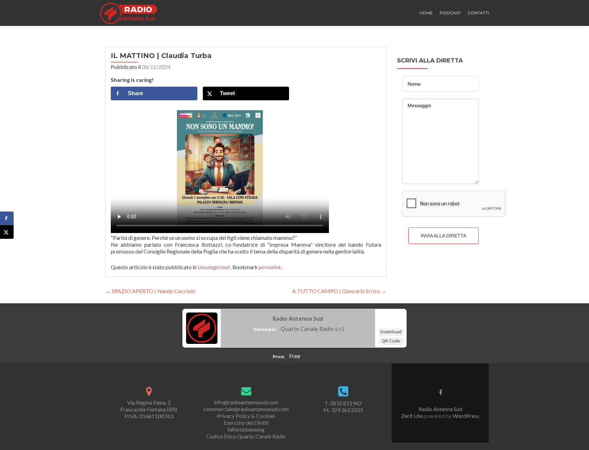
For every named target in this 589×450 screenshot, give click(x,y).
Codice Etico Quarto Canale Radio (246, 436)
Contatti (478, 12)
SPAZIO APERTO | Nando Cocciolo (150, 291)
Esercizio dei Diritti (246, 422)
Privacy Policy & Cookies (246, 415)
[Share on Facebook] (7, 218)
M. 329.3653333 (343, 410)
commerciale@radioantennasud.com (246, 409)
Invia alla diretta (443, 235)
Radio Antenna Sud (298, 318)
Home (426, 12)
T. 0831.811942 (343, 403)
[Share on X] (7, 232)
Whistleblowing (246, 429)
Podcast (450, 12)
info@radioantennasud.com (246, 402)
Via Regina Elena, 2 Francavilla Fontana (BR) (148, 405)
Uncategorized (213, 267)
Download (391, 332)
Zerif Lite (412, 415)
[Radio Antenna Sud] (201, 327)
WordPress (465, 415)
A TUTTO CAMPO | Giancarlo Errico (339, 291)
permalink (270, 267)
